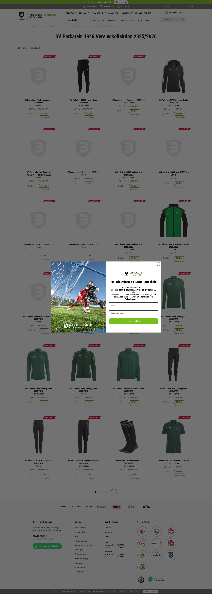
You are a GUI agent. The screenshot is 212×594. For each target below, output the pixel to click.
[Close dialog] (158, 264)
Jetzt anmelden (133, 321)
